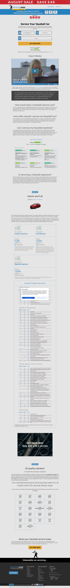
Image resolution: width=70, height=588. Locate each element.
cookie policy (32, 294)
